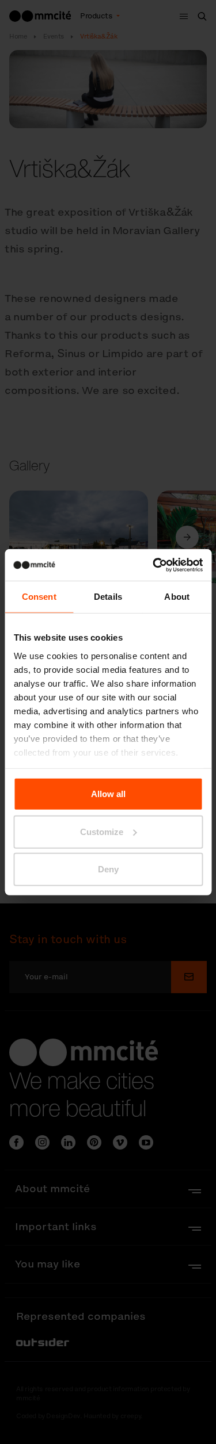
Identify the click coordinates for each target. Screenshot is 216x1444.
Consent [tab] (39, 597)
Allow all (108, 794)
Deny (108, 869)
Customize (101, 831)
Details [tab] (108, 597)
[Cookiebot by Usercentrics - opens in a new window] (154, 564)
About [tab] (177, 597)
